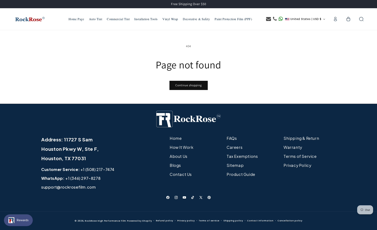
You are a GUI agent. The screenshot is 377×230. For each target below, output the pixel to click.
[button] (348, 19)
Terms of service (209, 220)
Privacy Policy (297, 165)
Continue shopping (188, 85)
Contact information (260, 220)
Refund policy (164, 220)
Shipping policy (233, 220)
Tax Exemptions (242, 156)
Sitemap (235, 165)
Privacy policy (186, 220)
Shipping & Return (301, 138)
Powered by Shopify (139, 220)
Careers (234, 147)
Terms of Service (300, 156)
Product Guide (241, 174)
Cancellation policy (289, 220)
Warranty (293, 147)
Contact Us (181, 174)
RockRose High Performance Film (105, 220)
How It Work (182, 147)
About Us (179, 156)
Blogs (175, 165)
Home (176, 138)
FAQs (232, 138)
